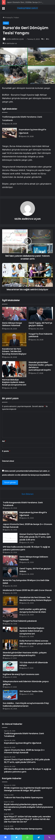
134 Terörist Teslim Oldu (31, 691)
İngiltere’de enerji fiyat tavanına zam (21, 674)
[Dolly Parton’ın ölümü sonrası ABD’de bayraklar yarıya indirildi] (10, 644)
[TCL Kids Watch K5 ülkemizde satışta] (10, 666)
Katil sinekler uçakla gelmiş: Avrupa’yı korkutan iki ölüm (33, 610)
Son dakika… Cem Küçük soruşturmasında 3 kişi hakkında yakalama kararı (26, 704)
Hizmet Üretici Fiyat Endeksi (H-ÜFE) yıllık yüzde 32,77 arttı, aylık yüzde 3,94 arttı (35, 537)
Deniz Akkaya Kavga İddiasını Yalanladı (12, 324)
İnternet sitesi (8, 461)
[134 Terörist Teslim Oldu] (10, 695)
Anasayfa (8, 17)
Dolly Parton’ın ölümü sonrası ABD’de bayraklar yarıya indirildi (35, 642)
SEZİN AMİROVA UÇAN (15, 39)
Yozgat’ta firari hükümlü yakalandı (40, 335)
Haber (16, 17)
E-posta (6, 451)
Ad (4, 441)
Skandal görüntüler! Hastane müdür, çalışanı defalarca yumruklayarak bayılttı (40, 366)
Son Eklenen (28, 494)
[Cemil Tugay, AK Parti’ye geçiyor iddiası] (41, 314)
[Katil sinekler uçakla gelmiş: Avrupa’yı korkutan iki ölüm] (10, 613)
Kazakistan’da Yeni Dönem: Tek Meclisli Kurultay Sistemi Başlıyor (14, 351)
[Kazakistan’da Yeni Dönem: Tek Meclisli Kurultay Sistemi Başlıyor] (14, 339)
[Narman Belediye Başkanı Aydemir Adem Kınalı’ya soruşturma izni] (14, 369)
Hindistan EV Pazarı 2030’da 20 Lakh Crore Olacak (27, 590)
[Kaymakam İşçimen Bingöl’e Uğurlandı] (9, 133)
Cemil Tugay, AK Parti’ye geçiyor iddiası (40, 324)
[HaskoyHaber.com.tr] (27, 8)
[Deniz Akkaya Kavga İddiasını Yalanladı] (14, 314)
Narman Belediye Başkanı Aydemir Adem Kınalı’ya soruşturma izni (14, 382)
